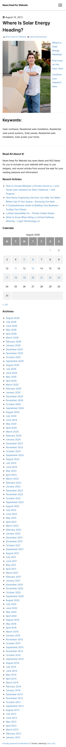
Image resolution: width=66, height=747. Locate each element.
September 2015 (15, 647)
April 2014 (11, 678)
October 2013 (13, 702)
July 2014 (11, 666)
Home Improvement (38, 37)
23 (59, 277)
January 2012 (13, 737)
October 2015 (13, 643)
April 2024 (11, 427)
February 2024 (13, 435)
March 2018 (12, 631)
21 (41, 277)
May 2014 (11, 674)
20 (33, 277)
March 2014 (12, 682)
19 (24, 277)
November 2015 (14, 639)
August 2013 (12, 710)
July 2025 (11, 369)
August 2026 (12, 318)
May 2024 (11, 423)
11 (16, 268)
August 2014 (12, 663)
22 (50, 277)
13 (33, 268)
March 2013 (12, 729)
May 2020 (11, 612)
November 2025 (14, 353)
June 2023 (11, 467)
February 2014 (13, 686)
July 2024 (11, 416)
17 (7, 277)
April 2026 (11, 333)
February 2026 (13, 341)
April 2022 (11, 521)
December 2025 (14, 349)
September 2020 (15, 596)
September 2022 (15, 502)
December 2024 (14, 396)
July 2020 (11, 604)
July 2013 (11, 713)
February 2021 (13, 576)
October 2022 (13, 498)
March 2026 (12, 337)
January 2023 (13, 486)
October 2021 (13, 545)
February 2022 (13, 529)
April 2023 (11, 474)
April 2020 (11, 616)
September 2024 (15, 408)
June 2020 (11, 608)
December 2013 (14, 694)
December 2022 (14, 490)
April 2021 (11, 568)
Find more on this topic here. (57, 64)
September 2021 (14, 549)
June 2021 (11, 561)
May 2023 (11, 470)
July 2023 (11, 463)
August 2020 (12, 600)
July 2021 (11, 557)
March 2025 (12, 384)
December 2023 (14, 443)
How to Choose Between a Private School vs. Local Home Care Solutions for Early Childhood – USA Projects (32, 189)
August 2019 (12, 619)
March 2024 (12, 431)
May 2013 (11, 721)
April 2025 (11, 380)
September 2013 (15, 706)
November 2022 (14, 494)
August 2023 (12, 459)
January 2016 (13, 635)
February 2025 (13, 388)
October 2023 (13, 451)
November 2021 (14, 541)
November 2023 (14, 447)
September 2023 (15, 455)
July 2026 (11, 321)
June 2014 (11, 670)
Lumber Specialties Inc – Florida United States (30, 213)
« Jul (5, 304)
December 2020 (14, 584)
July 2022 (11, 510)
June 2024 (11, 420)
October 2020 (13, 592)
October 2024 (13, 404)
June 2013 (11, 717)
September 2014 (15, 659)
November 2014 (14, 651)
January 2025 (13, 392)
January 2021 (13, 580)
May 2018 (11, 623)
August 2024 (12, 412)
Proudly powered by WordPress (16, 743)
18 (15, 277)
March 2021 (12, 572)
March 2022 (12, 525)
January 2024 (13, 439)
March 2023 (12, 478)
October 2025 (13, 357)
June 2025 (11, 373)
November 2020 (14, 588)
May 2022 (11, 517)
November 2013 (14, 698)
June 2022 (11, 514)
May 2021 (11, 564)
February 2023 (13, 482)
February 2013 (13, 733)
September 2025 (15, 361)
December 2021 (14, 537)
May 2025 (11, 376)
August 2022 (12, 506)
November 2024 (14, 400)
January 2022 (13, 533)
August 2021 (12, 553)
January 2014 (13, 690)
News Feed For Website (15, 5)
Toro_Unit (51, 743)
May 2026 (11, 329)
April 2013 (11, 725)
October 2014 (13, 655)
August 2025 (12, 365)
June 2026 (11, 325)
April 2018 (11, 627)
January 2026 (13, 345)
